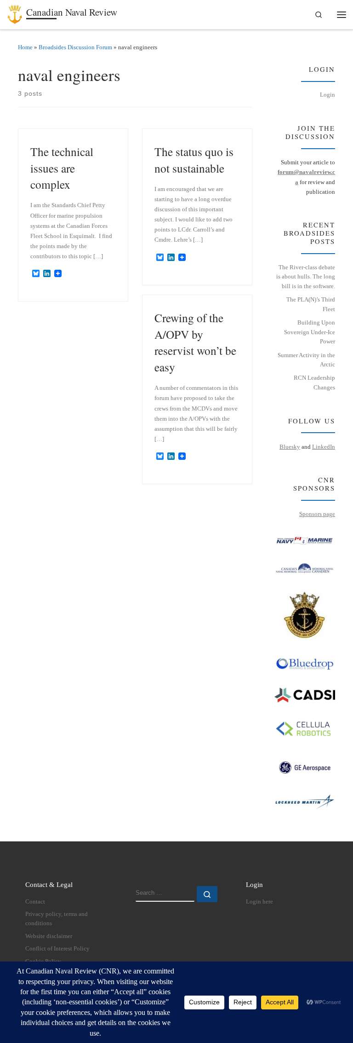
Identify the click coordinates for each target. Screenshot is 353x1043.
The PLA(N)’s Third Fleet (310, 304)
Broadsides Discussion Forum (75, 47)
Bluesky (289, 446)
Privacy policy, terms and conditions (56, 919)
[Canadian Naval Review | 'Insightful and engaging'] (15, 12)
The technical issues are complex (61, 168)
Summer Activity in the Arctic (306, 360)
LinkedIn (323, 446)
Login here (259, 901)
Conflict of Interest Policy (57, 948)
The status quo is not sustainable (193, 160)
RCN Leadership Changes (314, 382)
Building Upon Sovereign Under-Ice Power (309, 332)
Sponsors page (317, 513)
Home (25, 47)
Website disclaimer (48, 936)
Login (327, 94)
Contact (35, 901)
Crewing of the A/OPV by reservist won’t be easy (195, 342)
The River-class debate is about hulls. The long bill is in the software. (305, 277)
